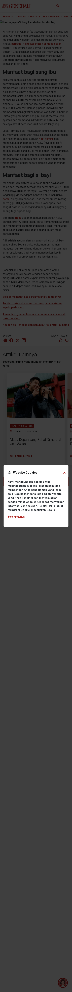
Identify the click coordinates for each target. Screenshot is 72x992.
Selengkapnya (16, 516)
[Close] (64, 472)
